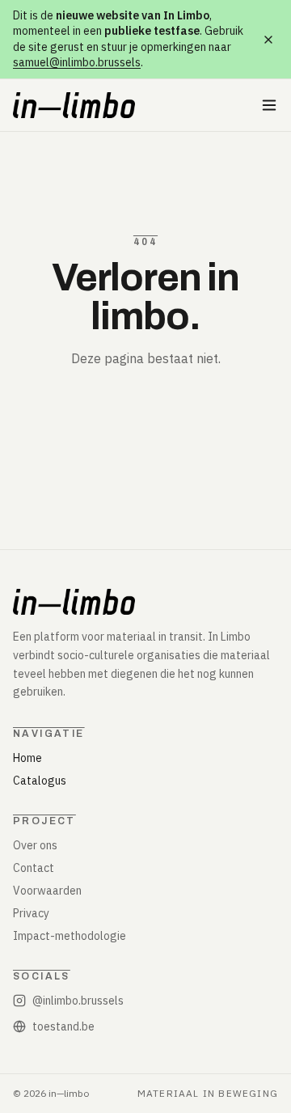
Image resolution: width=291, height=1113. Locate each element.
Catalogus (39, 780)
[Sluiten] (268, 39)
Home (27, 758)
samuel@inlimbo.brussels (77, 62)
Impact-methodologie (69, 936)
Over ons (35, 845)
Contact (33, 868)
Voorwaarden (47, 890)
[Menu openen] (269, 105)
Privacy (31, 913)
